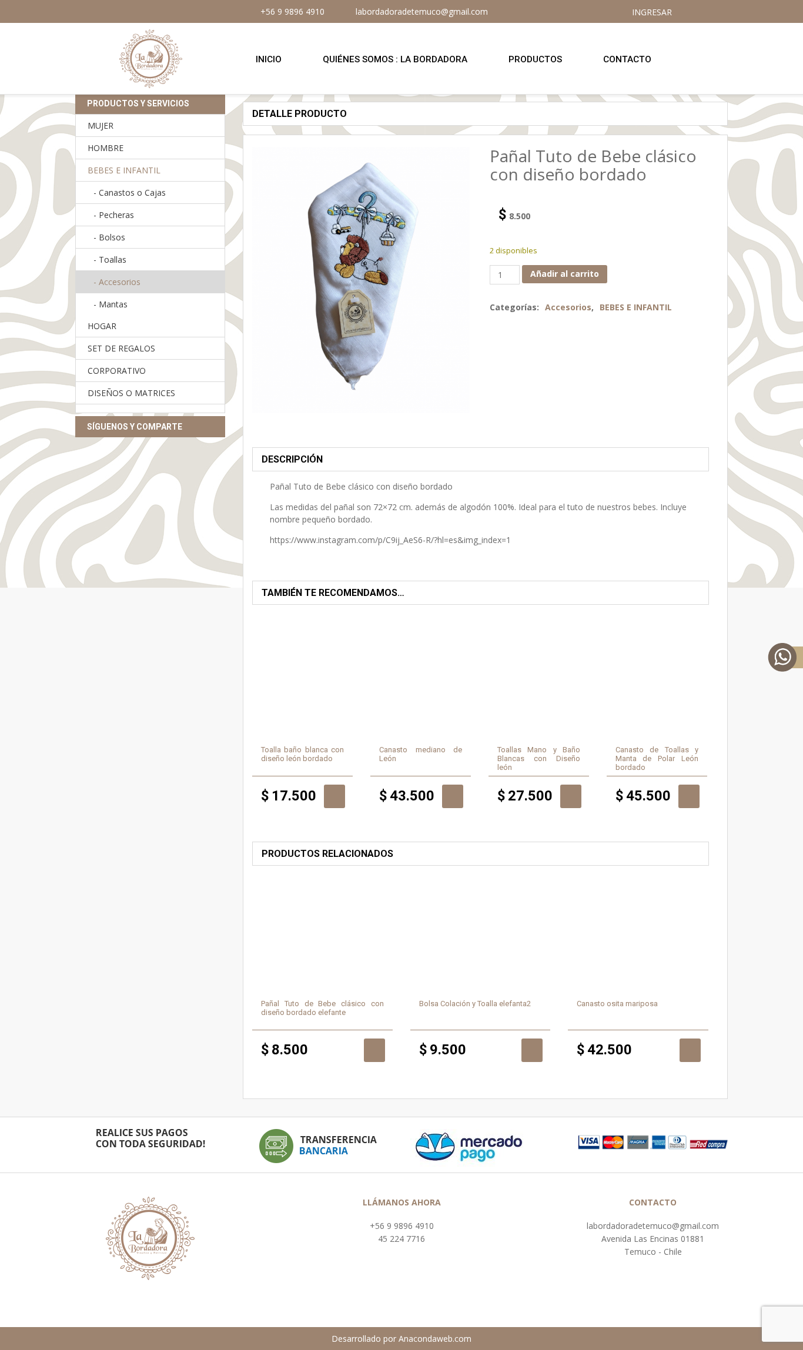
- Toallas (109, 259)
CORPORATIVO (117, 370)
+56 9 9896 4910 (402, 1225)
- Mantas (110, 304)
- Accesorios (116, 281)
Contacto (627, 59)
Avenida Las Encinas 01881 (652, 1238)
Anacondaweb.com (435, 1338)
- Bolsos (109, 237)
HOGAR (102, 325)
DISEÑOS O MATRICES (131, 392)
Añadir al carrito (564, 273)
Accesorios (568, 307)
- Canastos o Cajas (129, 192)
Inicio (269, 59)
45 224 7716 (401, 1238)
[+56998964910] (785, 657)
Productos (535, 59)
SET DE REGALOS (121, 348)
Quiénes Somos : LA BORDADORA (395, 59)
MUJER (100, 125)
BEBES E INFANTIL (636, 307)
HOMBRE (105, 147)
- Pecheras (113, 214)
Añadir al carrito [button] (334, 796)
